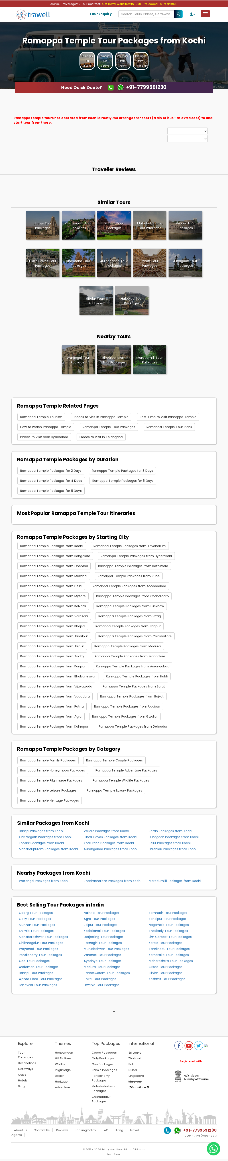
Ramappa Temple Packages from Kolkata (53, 606)
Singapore (136, 1076)
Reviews (62, 1130)
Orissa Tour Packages (166, 967)
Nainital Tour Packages (101, 913)
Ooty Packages (103, 1058)
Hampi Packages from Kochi (41, 831)
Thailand (134, 1058)
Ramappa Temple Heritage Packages (49, 800)
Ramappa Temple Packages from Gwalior (125, 716)
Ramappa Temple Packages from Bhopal (52, 626)
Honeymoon (64, 1052)
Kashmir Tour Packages (167, 979)
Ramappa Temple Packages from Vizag (129, 616)
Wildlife (60, 1064)
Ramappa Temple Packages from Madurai (127, 646)
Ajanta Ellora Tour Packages (40, 979)
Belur (96, 301)
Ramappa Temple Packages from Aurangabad (132, 666)
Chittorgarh (78, 225)
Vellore (185, 225)
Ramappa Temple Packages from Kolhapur (54, 726)
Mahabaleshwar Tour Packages (43, 937)
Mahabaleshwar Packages (104, 1088)
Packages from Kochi (123, 61)
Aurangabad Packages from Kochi (110, 849)
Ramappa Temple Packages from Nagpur (128, 626)
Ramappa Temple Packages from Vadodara (55, 696)
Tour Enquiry (101, 14)
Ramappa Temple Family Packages (48, 760)
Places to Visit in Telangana (101, 437)
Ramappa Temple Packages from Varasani (54, 616)
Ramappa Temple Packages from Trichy (52, 656)
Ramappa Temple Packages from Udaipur (127, 706)
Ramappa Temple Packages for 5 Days (122, 480)
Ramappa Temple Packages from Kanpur (53, 666)
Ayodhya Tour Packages (103, 961)
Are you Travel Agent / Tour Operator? (76, 4)
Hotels (22, 1080)
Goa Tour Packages (34, 961)
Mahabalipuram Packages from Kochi (48, 849)
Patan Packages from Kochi (170, 831)
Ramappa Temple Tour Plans (169, 427)
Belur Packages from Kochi (170, 843)
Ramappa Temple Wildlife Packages (121, 780)
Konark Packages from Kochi (41, 843)
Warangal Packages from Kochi (43, 881)
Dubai (132, 1070)
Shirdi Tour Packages (100, 979)
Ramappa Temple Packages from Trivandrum (130, 546)
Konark (114, 225)
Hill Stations (63, 1058)
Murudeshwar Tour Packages (106, 949)
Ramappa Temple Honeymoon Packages (52, 770)
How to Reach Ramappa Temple (45, 427)
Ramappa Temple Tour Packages (109, 427)
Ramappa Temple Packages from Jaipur (52, 646)
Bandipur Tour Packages (168, 919)
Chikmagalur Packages (101, 1099)
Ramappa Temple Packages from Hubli (136, 676)
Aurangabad (114, 263)
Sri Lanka (134, 1052)
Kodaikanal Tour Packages (104, 931)
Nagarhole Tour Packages (169, 925)
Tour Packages (25, 1054)
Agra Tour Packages (99, 919)
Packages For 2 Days (87, 61)
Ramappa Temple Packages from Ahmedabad (129, 586)
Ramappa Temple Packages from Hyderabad (136, 556)
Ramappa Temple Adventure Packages (126, 770)
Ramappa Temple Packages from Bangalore (55, 556)
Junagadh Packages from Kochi (174, 837)
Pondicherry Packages (101, 1078)
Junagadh (185, 263)
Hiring (119, 1130)
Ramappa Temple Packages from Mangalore (130, 656)
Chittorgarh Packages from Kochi (45, 837)
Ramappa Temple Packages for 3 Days (122, 470)
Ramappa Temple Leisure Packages (48, 790)
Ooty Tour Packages (35, 919)
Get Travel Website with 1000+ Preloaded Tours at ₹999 (139, 4)
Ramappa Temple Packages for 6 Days (50, 490)
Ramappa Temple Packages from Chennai (54, 566)
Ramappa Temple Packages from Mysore (53, 596)
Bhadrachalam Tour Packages (114, 360)
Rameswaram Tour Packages (107, 973)
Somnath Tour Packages (168, 913)
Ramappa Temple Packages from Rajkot (132, 696)
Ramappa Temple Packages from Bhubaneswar (58, 676)
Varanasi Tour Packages (102, 955)
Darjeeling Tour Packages (103, 937)
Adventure (62, 1087)
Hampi (43, 225)
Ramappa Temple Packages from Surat (134, 686)
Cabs (22, 1075)
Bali (131, 1064)
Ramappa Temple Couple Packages (114, 760)
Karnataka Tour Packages (169, 955)
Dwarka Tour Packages (101, 985)
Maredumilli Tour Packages (149, 360)
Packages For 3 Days (105, 61)
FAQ (105, 1130)
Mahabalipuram (149, 225)
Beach (60, 1076)
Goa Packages (103, 1064)
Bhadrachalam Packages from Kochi (112, 881)
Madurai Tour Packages (102, 967)
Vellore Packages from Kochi (106, 831)
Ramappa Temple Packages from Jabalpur (54, 636)
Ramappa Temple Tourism (41, 417)
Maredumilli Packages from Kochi (175, 881)
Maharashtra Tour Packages (171, 961)
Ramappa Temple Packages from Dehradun (133, 726)
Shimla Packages (104, 1070)
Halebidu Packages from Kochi (173, 849)
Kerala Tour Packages (166, 943)
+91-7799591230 (199, 1130)
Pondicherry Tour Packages (40, 955)
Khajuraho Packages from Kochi (109, 843)
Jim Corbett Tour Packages (170, 937)
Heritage (61, 1081)
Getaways (25, 1069)
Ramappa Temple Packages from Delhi (51, 586)
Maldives (135, 1081)
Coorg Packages (104, 1052)
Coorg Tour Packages (36, 913)
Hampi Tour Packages (36, 973)
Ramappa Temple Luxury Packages (114, 790)
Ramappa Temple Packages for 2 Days (50, 470)
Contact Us (42, 1130)
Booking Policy (85, 1130)
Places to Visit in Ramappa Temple (101, 417)
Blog (21, 1086)
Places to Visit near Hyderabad (44, 437)
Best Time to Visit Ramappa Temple (168, 417)
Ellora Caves (42, 263)
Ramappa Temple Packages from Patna (51, 706)
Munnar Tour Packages (37, 925)
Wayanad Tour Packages (38, 949)
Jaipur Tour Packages (100, 925)
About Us (20, 1130)
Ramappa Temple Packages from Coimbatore (135, 636)
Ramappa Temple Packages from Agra (50, 716)
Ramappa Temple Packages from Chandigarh (132, 596)
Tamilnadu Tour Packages (169, 949)
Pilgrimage (63, 1070)
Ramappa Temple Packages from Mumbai (53, 576)
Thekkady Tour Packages (168, 931)
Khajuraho (78, 263)
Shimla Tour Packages (36, 931)
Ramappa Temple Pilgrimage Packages (51, 780)
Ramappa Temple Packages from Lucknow (130, 606)
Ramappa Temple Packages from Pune (129, 576)
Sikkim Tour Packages (166, 973)
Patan (149, 263)
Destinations (27, 1063)
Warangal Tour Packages (78, 360)
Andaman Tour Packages (39, 967)
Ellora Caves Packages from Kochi (110, 837)
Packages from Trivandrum (141, 61)
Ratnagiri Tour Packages (103, 943)
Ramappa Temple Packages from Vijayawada (56, 686)
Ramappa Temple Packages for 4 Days (51, 480)
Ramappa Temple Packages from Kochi (51, 546)
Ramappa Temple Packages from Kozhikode (133, 566)
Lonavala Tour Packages (38, 985)
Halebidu (131, 301)
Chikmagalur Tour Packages (41, 943)
